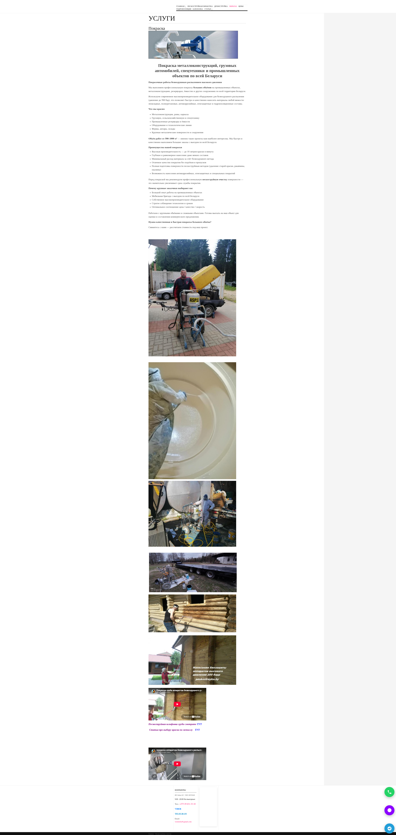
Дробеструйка (221, 6)
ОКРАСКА (233, 6)
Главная (180, 6)
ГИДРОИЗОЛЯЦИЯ (183, 9)
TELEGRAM (181, 813)
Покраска (156, 28)
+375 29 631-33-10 (188, 803)
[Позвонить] (389, 792)
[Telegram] (389, 828)
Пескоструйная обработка (200, 6)
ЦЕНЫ (240, 6)
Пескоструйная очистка (163, 834)
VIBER (178, 808)
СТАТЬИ (207, 9)
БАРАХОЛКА (198, 9)
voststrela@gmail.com (183, 821)
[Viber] (389, 810)
